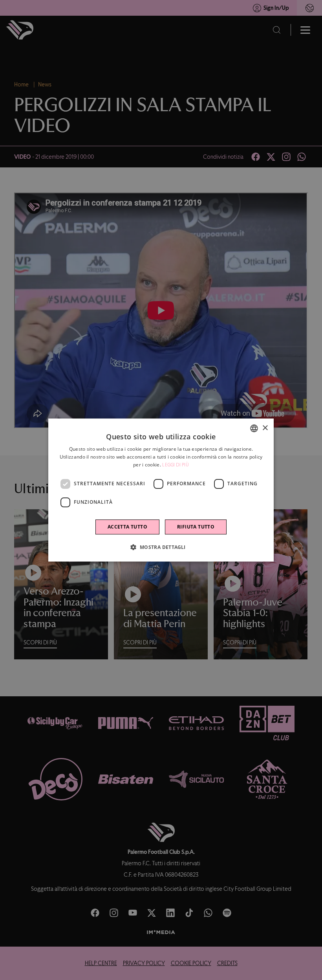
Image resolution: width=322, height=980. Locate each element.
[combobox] (254, 428)
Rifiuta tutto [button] (195, 526)
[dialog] (161, 490)
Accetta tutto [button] (127, 526)
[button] (160, 547)
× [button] (265, 428)
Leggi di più (175, 465)
